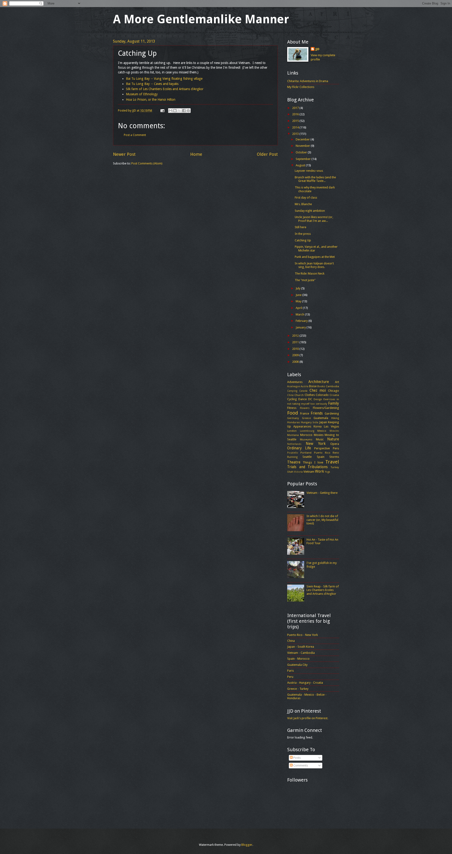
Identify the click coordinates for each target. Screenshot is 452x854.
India (315, 422)
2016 (295, 114)
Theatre (293, 462)
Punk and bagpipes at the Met (315, 257)
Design (318, 399)
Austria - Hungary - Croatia (305, 682)
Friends (317, 413)
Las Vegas (331, 426)
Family (333, 403)
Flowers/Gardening (326, 408)
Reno (336, 452)
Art (337, 382)
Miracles (334, 430)
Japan (323, 422)
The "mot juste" (305, 280)
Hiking (335, 418)
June (299, 295)
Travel (332, 462)
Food (292, 413)
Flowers (305, 408)
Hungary (306, 422)
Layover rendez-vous (309, 170)
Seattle (307, 457)
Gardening (332, 413)
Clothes (310, 395)
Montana (293, 435)
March (300, 314)
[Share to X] (179, 110)
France (304, 413)
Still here (300, 227)
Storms (334, 457)
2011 (295, 342)
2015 (295, 121)
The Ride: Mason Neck (309, 273)
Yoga (327, 471)
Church (299, 395)
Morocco (306, 435)
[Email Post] (162, 110)
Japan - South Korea (300, 646)
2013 (295, 134)
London (292, 430)
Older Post (267, 154)
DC (310, 399)
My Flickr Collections (300, 87)
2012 (295, 335)
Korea (318, 426)
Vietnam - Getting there (322, 493)
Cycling (292, 399)
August (301, 165)
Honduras (293, 422)
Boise (313, 386)
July (298, 288)
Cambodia (332, 386)
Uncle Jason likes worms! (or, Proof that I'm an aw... (314, 218)
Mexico (321, 430)
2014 (295, 127)
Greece (306, 418)
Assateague (293, 386)
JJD (317, 49)
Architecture (318, 382)
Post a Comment (135, 135)
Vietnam (308, 471)
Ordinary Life (299, 448)
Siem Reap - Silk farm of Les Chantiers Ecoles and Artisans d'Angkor (323, 590)
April (299, 308)
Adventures (295, 382)
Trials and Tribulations (307, 467)
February (302, 321)
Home (196, 154)
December (303, 139)
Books (321, 386)
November (303, 146)
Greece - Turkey (297, 688)
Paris (290, 670)
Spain (320, 457)
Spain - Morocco (298, 658)
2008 (295, 361)
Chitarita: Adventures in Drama (307, 81)
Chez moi (318, 390)
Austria (304, 386)
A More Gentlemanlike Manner (201, 19)
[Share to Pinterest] (188, 110)
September (303, 159)
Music (320, 439)
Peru (336, 448)
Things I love (313, 462)
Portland (305, 452)
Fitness (291, 408)
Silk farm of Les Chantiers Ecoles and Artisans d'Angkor (164, 89)
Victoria (298, 471)
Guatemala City (297, 664)
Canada (303, 390)
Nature (333, 439)
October (302, 152)
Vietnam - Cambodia (301, 652)
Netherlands (294, 444)
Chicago (333, 390)
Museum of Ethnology (142, 94)
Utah (290, 471)
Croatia (334, 395)
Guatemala (321, 418)
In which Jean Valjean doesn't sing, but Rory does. (314, 265)
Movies (318, 435)
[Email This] (170, 110)
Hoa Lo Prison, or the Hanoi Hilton (150, 99)
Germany (293, 418)
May (299, 301)
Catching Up (303, 240)
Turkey (335, 467)
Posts (297, 757)
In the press (303, 233)
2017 (295, 108)
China (290, 395)
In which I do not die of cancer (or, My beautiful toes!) (322, 519)
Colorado (322, 395)
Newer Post (124, 154)
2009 (295, 355)
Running (292, 457)
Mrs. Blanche (303, 204)
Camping (292, 390)
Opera (334, 444)
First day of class (306, 197)
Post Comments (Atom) (146, 163)
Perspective (322, 448)
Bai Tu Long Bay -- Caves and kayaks (152, 84)
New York (316, 444)
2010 (295, 349)
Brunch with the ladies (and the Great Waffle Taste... (315, 179)
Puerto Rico (322, 452)
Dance (302, 399)
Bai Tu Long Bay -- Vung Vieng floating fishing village (164, 78)
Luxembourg (307, 430)
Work (319, 471)
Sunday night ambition (310, 210)
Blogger (246, 844)
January (301, 327)
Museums (306, 439)
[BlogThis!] (175, 110)
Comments (300, 765)
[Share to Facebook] (184, 110)
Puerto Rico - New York (302, 635)
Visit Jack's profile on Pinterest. (307, 718)
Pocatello (292, 452)
